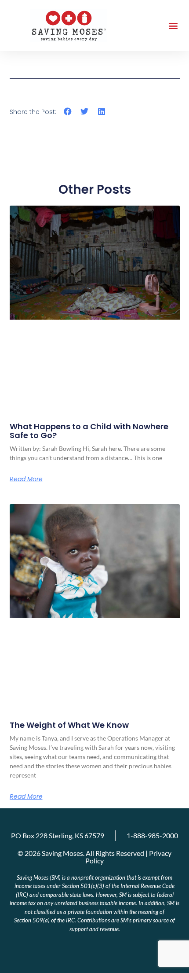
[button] (173, 25)
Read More (26, 479)
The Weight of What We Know (69, 724)
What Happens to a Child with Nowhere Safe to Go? (89, 431)
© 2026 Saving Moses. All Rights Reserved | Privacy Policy (94, 857)
